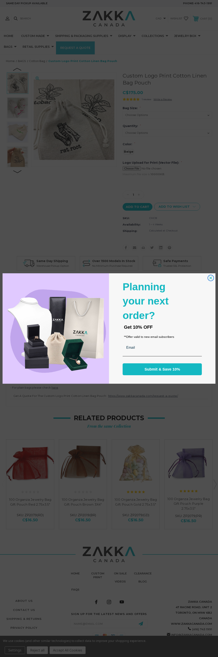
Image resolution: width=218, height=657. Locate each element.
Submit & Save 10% (162, 369)
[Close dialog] (211, 278)
